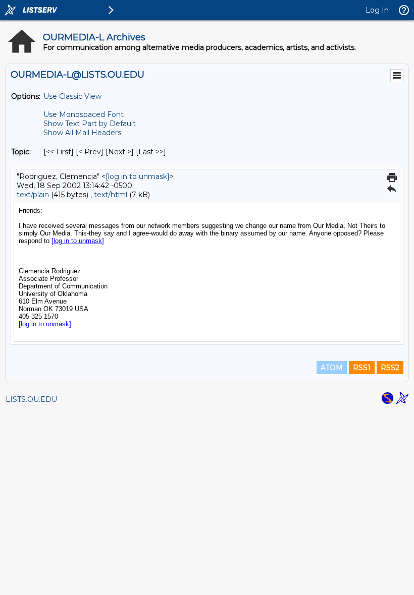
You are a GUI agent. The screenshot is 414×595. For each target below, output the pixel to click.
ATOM (332, 367)
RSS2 (390, 367)
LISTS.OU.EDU (31, 399)
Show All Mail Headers (82, 132)
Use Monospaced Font (83, 114)
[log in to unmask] (138, 176)
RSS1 (362, 367)
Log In (377, 10)
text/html (110, 194)
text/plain (33, 194)
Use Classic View (72, 96)
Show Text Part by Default (89, 123)
